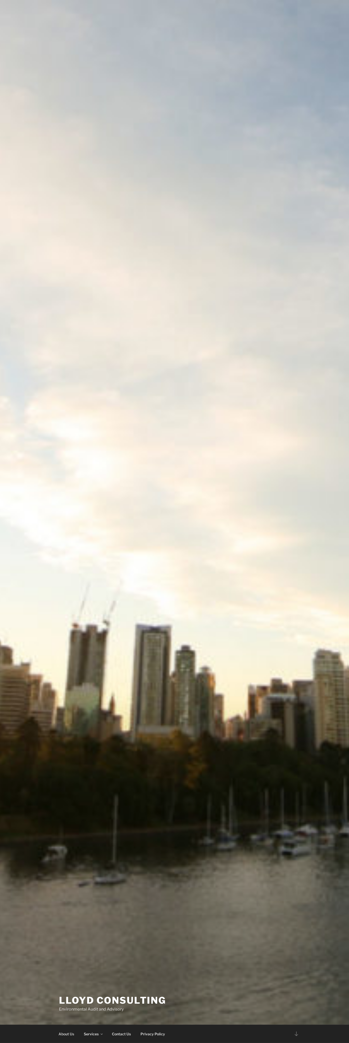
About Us (66, 1034)
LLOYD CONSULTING (112, 1000)
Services (91, 1034)
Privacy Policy (153, 1034)
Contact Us (121, 1034)
